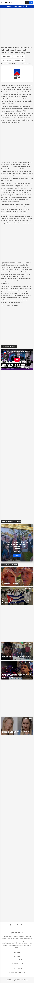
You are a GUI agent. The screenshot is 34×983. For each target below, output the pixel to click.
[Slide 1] (7, 559)
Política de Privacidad (17, 963)
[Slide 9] (25, 559)
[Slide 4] (14, 559)
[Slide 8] (22, 559)
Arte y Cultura (7, 60)
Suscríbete (17, 956)
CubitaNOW (7, 3)
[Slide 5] (16, 559)
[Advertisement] (17, 27)
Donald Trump (7, 56)
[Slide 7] (20, 559)
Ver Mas (17, 555)
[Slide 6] (18, 559)
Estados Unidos (19, 56)
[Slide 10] (27, 559)
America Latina (19, 60)
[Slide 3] (11, 559)
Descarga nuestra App (17, 960)
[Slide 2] (9, 559)
